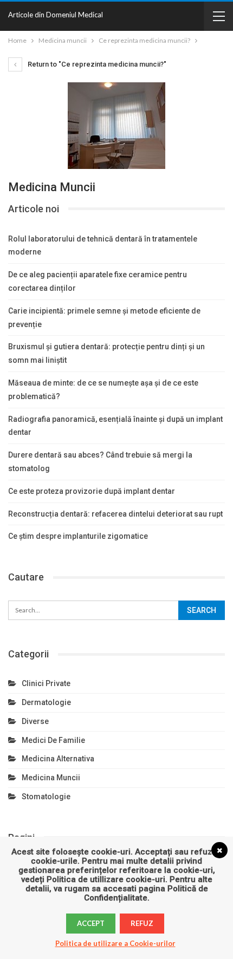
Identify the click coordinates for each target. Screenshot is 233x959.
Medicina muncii (51, 777)
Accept (91, 923)
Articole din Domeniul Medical (55, 14)
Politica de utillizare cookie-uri (106, 879)
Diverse (35, 721)
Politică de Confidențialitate (146, 893)
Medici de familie (53, 740)
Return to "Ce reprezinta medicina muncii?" (96, 64)
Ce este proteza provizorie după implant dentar (91, 491)
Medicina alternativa (58, 758)
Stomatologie (46, 796)
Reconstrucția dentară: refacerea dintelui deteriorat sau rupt (115, 514)
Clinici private (46, 683)
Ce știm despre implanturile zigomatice (78, 536)
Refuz (142, 923)
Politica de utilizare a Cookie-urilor (115, 943)
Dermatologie (46, 702)
